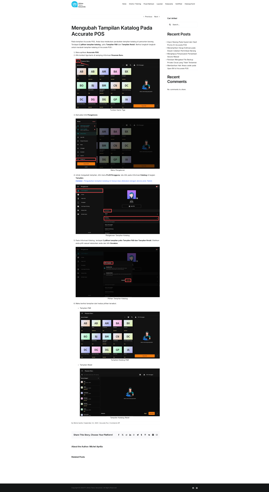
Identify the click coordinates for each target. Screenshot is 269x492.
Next (156, 17)
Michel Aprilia (78, 423)
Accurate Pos (104, 423)
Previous (148, 17)
